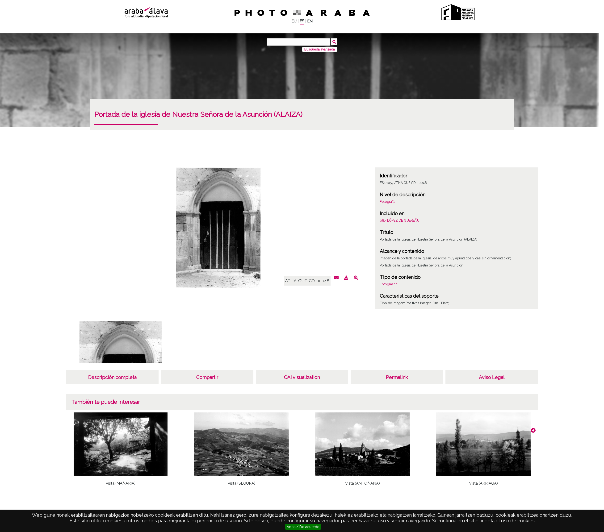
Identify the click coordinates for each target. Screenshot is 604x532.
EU (294, 21)
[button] (533, 430)
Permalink (397, 377)
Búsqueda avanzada (319, 49)
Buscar (334, 41)
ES (302, 21)
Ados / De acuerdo (303, 527)
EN (310, 21)
